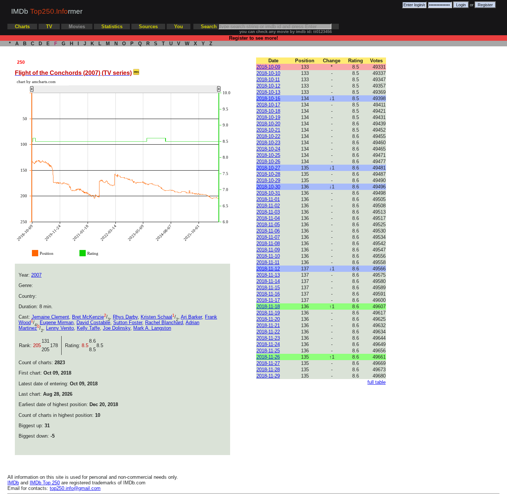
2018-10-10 (268, 73)
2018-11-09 (268, 250)
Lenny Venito (60, 328)
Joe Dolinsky (116, 328)
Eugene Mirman (56, 322)
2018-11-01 (268, 199)
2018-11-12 (268, 268)
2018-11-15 (268, 287)
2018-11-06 (268, 231)
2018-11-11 (267, 262)
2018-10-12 (268, 86)
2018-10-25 (268, 155)
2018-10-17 (268, 105)
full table (376, 382)
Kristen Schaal (156, 317)
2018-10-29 (268, 180)
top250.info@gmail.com (75, 488)
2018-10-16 (268, 98)
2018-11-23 (268, 338)
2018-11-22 (268, 332)
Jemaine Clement (50, 317)
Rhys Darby (125, 317)
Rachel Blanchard (164, 322)
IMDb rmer (46, 11)
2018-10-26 (268, 161)
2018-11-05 (268, 224)
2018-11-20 (268, 319)
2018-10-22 (268, 136)
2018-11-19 (268, 313)
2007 (36, 275)
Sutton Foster (127, 322)
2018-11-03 (268, 212)
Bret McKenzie (88, 317)
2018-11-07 (268, 237)
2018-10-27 (268, 168)
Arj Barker (191, 317)
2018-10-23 (268, 142)
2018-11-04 (268, 218)
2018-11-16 (268, 294)
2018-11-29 (268, 376)
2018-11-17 (268, 300)
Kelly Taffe (88, 328)
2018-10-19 (268, 117)
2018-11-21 (268, 325)
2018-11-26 (268, 357)
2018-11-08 (268, 243)
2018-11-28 (268, 369)
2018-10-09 (268, 67)
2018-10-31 (268, 193)
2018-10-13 (268, 92)
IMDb (13, 482)
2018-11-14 (268, 281)
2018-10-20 (268, 123)
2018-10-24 (268, 149)
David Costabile (93, 322)
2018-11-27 (268, 363)
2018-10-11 (268, 79)
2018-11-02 (268, 205)
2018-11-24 (268, 344)
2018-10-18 (268, 111)
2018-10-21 (268, 130)
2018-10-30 (268, 187)
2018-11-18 (268, 306)
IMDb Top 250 (45, 482)
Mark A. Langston (152, 328)
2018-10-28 (268, 174)
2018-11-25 (268, 350)
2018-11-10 (268, 256)
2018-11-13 (268, 275)
